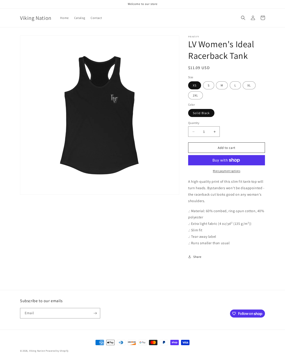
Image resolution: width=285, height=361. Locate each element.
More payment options (226, 170)
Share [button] (197, 257)
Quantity (193, 123)
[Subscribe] (95, 313)
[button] (243, 18)
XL (249, 85)
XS (194, 85)
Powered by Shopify (57, 350)
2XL (195, 95)
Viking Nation (37, 350)
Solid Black (201, 113)
